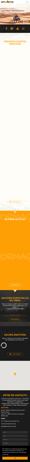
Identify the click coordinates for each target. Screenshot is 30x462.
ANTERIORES (15, 285)
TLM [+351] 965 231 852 (8, 424)
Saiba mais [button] (5, 454)
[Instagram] (11, 28)
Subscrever (15, 320)
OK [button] (15, 458)
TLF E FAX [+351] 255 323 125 (10, 421)
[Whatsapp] (23, 28)
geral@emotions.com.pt (8, 426)
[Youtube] (17, 28)
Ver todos (16, 202)
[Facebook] (6, 28)
